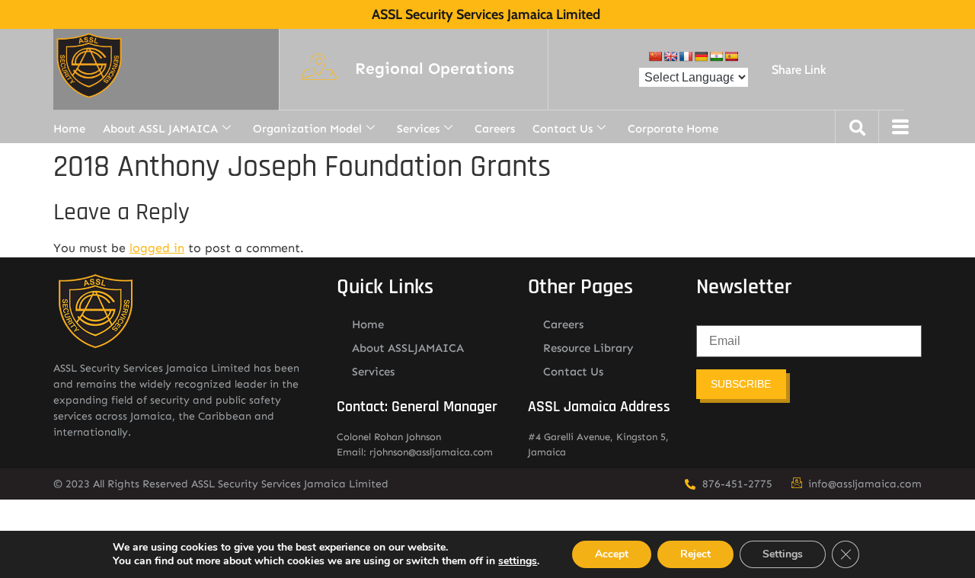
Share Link (799, 69)
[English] (670, 56)
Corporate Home (673, 129)
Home (69, 129)
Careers (495, 129)
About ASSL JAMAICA (160, 129)
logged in (156, 248)
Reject (695, 554)
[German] (701, 56)
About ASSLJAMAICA (408, 348)
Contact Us (562, 129)
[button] (434, 69)
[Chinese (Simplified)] (655, 56)
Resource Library (588, 348)
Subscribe (741, 384)
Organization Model (307, 129)
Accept (611, 554)
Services (418, 129)
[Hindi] (716, 56)
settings (517, 561)
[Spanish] (731, 56)
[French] (685, 56)
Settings (782, 554)
